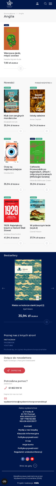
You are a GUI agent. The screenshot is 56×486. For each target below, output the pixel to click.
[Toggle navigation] (45, 3)
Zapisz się (16, 370)
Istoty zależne (37, 115)
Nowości (7, 87)
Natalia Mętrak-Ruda (12, 59)
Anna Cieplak (35, 119)
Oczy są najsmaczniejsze (13, 168)
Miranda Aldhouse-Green (40, 180)
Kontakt (28, 426)
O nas (28, 441)
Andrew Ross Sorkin (12, 234)
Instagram (9, 340)
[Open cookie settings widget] (4, 481)
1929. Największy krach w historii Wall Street (14, 228)
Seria (6, 25)
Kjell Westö (28, 309)
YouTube (8, 345)
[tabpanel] (28, 291)
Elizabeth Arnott (10, 122)
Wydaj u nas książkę (28, 430)
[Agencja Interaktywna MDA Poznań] (36, 483)
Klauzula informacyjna (28, 433)
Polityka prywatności (28, 437)
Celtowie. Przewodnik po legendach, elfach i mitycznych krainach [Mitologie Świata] (41, 172)
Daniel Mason (35, 232)
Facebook (9, 342)
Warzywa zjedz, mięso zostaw (12, 54)
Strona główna (9, 13)
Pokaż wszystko (43, 83)
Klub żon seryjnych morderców (14, 116)
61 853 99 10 (15, 388)
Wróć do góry (26, 466)
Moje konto (28, 444)
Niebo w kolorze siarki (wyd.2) (28, 305)
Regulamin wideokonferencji (28, 452)
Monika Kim (9, 173)
